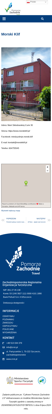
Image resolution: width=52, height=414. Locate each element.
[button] (4, 19)
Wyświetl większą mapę (10, 211)
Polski (33, 2)
